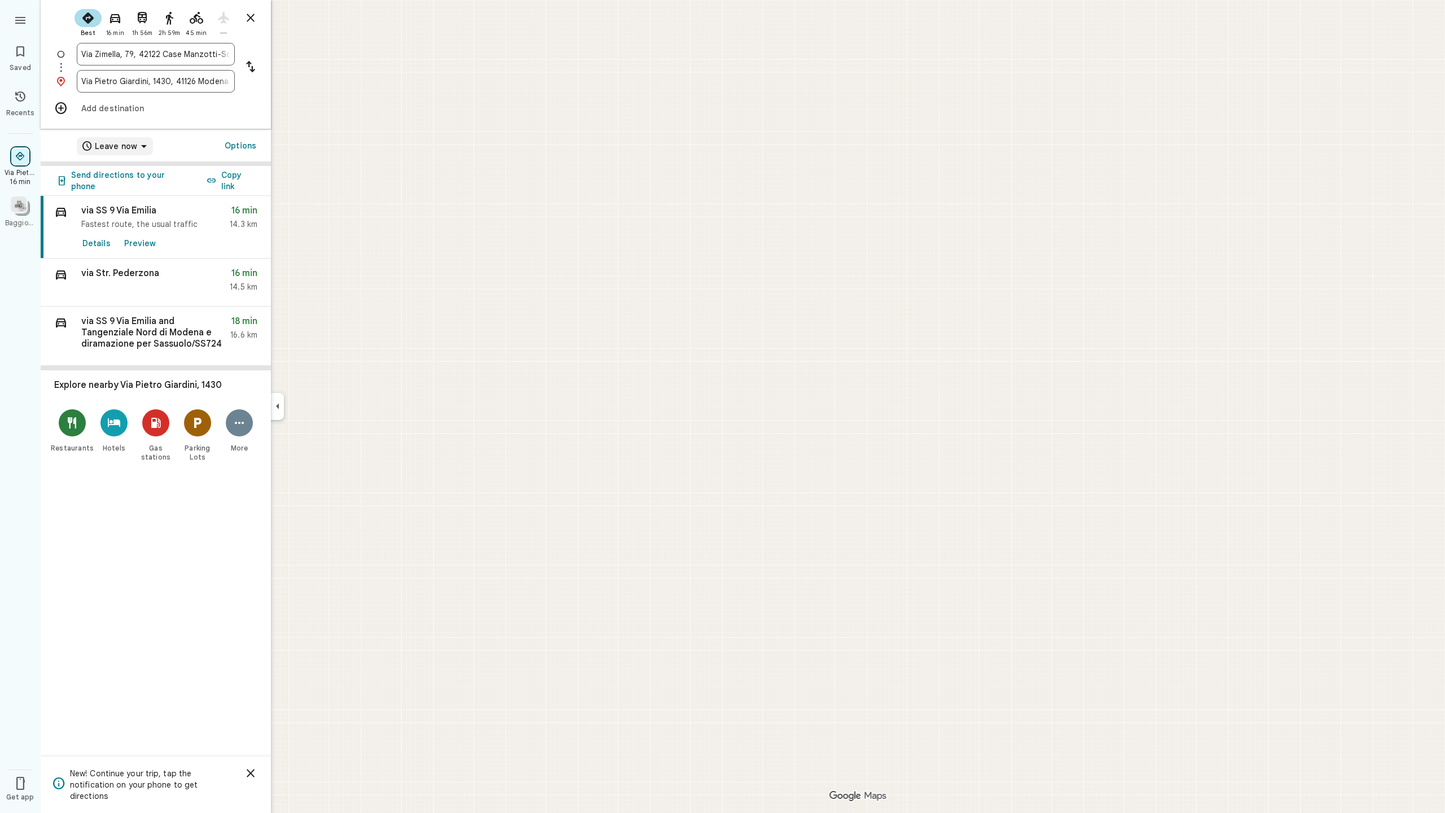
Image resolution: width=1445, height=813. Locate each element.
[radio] (88, 21)
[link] (156, 227)
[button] (156, 283)
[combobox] (155, 54)
